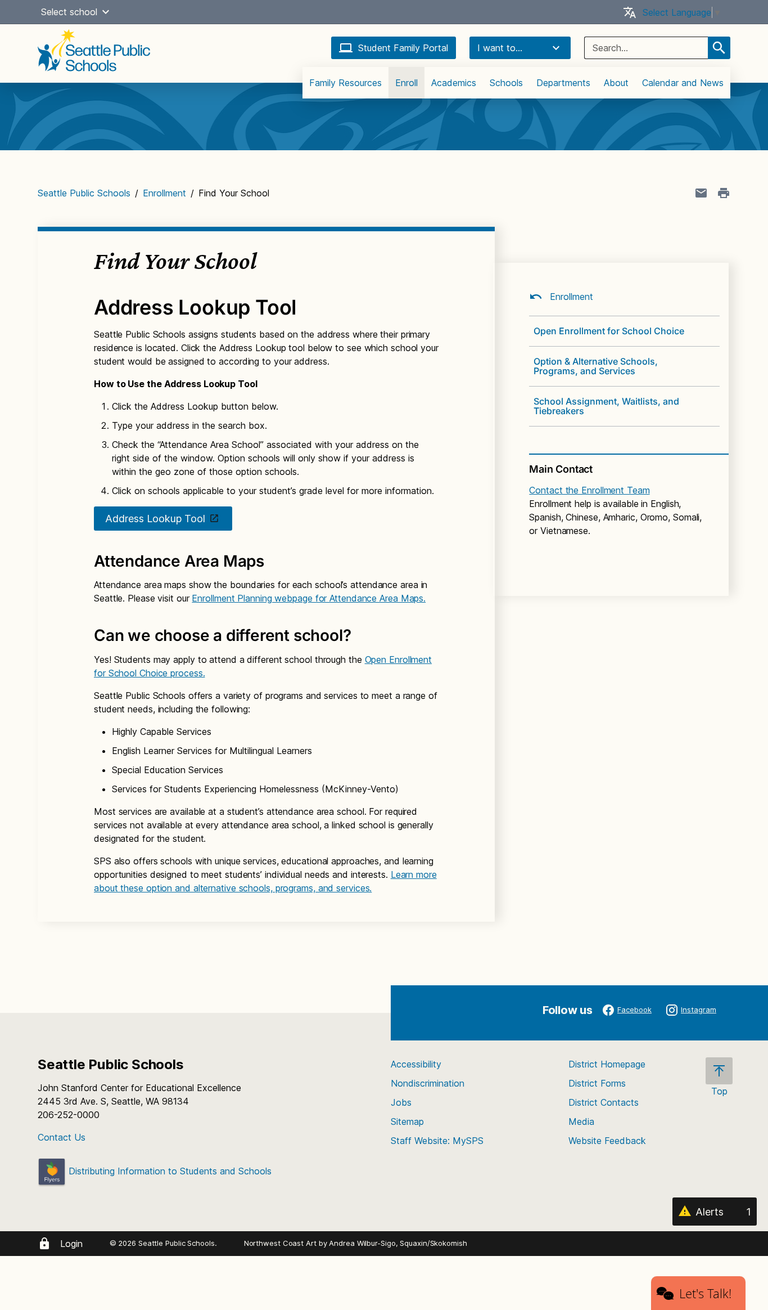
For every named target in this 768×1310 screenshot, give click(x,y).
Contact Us (61, 1137)
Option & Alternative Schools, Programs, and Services (596, 366)
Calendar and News (683, 82)
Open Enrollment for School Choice (609, 331)
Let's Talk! (705, 1293)
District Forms (597, 1083)
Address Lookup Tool (155, 518)
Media (581, 1121)
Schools (506, 82)
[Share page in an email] (701, 193)
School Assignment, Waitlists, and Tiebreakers (606, 406)
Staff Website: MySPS (437, 1140)
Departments (563, 82)
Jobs (401, 1102)
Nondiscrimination (427, 1083)
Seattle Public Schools (84, 193)
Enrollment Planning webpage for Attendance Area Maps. (309, 598)
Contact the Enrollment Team (589, 490)
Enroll (406, 82)
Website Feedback (607, 1140)
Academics (453, 82)
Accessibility (416, 1064)
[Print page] (723, 193)
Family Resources (345, 82)
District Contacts (603, 1102)
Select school (69, 11)
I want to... (499, 47)
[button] (105, 12)
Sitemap (407, 1121)
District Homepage (606, 1064)
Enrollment (164, 193)
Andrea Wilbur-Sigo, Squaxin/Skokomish (398, 1243)
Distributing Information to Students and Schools (169, 1171)
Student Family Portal (403, 47)
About (616, 82)
